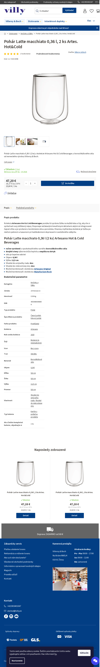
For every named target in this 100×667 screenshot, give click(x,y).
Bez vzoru (35, 348)
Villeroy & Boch (80, 52)
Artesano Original (42, 268)
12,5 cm (34, 384)
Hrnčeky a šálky (34, 284)
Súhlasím (84, 652)
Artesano (34, 329)
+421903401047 (87, 2)
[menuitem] (14, 21)
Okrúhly (34, 354)
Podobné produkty (25, 207)
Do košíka (69, 183)
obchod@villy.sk (14, 611)
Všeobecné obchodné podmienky (18, 561)
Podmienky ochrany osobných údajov (58, 2)
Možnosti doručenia (88, 171)
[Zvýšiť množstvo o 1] (35, 183)
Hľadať (69, 10)
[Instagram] (11, 616)
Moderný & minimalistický (36, 341)
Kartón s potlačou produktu (34, 414)
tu (56, 654)
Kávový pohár (36, 318)
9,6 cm (33, 373)
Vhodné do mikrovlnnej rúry (36, 403)
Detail (26, 515)
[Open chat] (95, 661)
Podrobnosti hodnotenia (48, 53)
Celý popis (8, 162)
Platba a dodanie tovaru (14, 549)
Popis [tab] (7, 207)
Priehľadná (35, 323)
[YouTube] (16, 616)
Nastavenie (17, 660)
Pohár (33, 310)
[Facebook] (6, 616)
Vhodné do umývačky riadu (35, 398)
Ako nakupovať (10, 2)
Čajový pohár (36, 315)
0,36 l (33, 367)
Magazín (8, 570)
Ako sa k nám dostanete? (15, 557)
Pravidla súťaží (10, 574)
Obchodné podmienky (29, 2)
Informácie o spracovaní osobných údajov (22, 566)
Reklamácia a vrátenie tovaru (17, 553)
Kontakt (8, 578)
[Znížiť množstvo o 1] (26, 183)
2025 (32, 334)
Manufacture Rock (43, 271)
